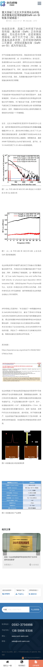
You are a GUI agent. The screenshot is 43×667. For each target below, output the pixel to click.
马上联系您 (35, 609)
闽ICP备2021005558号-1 (32, 658)
